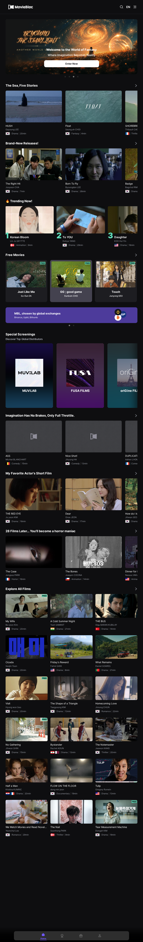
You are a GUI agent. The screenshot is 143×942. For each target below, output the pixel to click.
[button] (65, 76)
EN (128, 7)
